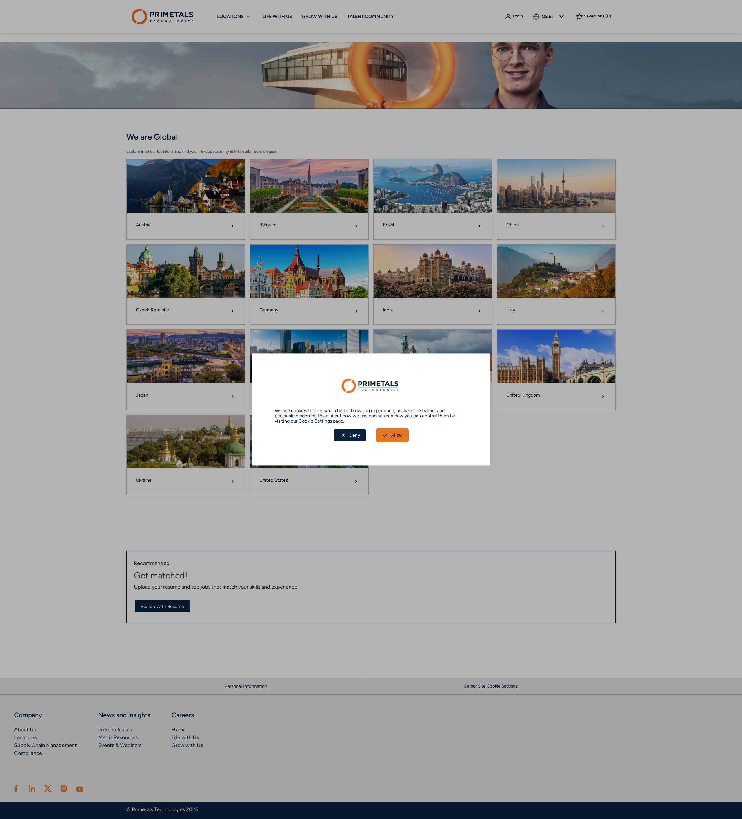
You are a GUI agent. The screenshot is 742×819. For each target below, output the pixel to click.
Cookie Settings (315, 421)
